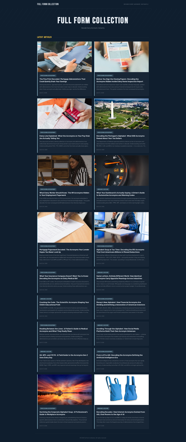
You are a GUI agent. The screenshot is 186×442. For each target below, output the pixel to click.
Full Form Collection (48, 4)
